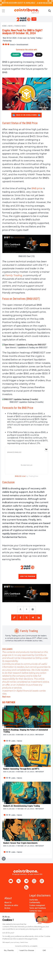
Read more (6, 697)
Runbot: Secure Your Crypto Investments (20, 843)
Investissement (22, 44)
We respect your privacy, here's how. (15, 942)
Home (4, 26)
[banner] (26, 244)
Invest (12, 44)
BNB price (37, 188)
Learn (13, 741)
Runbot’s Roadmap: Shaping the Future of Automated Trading (25, 731)
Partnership (7, 41)
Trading (19, 741)
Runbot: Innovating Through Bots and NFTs (21, 769)
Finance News (20, 26)
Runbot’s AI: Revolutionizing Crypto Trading (21, 806)
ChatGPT (16, 55)
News (10, 26)
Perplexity (28, 55)
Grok (38, 55)
